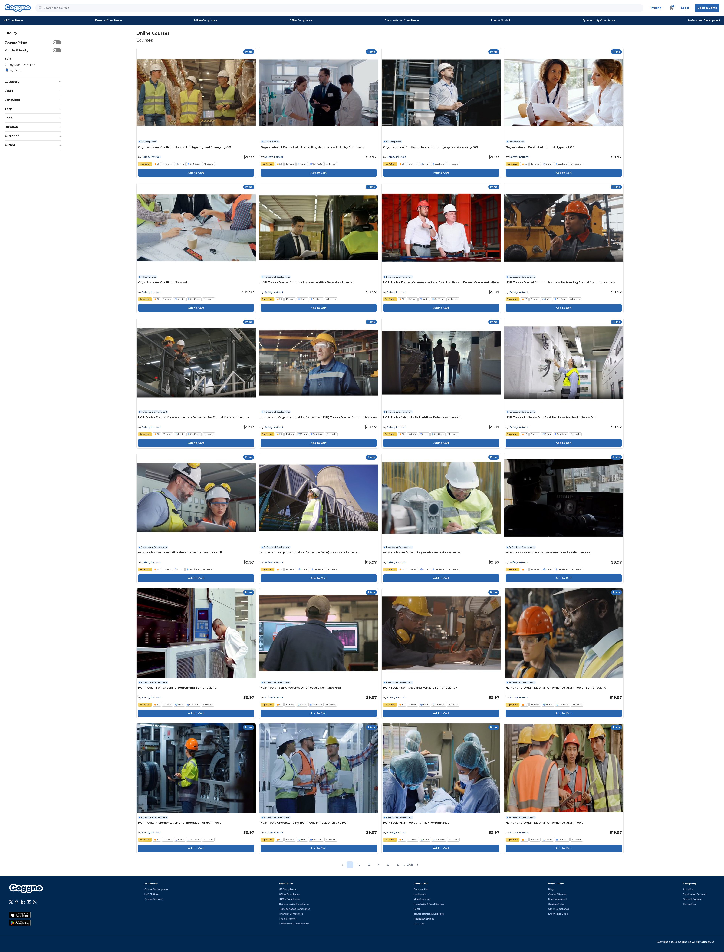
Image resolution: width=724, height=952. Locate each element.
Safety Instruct (151, 156)
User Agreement (557, 899)
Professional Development (703, 20)
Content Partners (692, 899)
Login (685, 8)
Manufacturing (422, 899)
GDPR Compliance (558, 909)
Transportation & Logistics (429, 913)
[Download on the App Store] (28, 915)
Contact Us (689, 904)
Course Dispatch (153, 899)
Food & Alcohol (500, 20)
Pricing (656, 8)
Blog (551, 889)
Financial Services (424, 918)
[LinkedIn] (22, 902)
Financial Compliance (108, 20)
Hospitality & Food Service (429, 904)
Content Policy (556, 904)
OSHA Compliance (301, 20)
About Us (688, 889)
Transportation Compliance (402, 20)
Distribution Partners (694, 894)
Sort (8, 59)
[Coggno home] (18, 8)
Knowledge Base (558, 913)
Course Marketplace (156, 889)
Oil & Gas (419, 923)
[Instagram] (35, 902)
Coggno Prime (30, 42)
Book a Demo (707, 8)
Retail (417, 909)
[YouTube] (29, 902)
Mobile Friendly (30, 50)
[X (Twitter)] (11, 902)
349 (410, 865)
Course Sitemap (557, 894)
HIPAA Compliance (205, 20)
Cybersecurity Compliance (598, 20)
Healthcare (420, 894)
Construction (421, 889)
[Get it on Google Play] (28, 923)
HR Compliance (13, 20)
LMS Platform (151, 894)
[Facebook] (16, 902)
